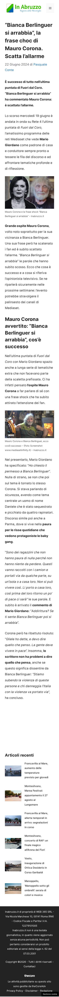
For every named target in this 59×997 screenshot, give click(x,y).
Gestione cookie (50, 994)
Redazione (46, 990)
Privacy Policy (15, 990)
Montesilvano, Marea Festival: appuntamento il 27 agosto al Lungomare (36, 795)
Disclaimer (31, 990)
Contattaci (29, 966)
